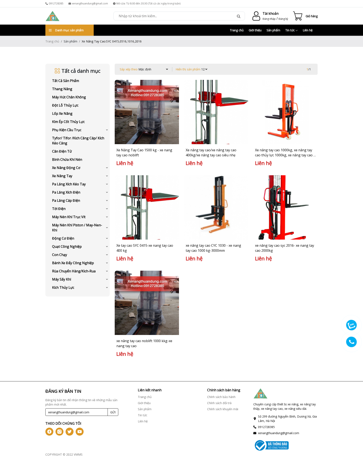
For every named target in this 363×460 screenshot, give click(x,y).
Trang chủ (237, 30)
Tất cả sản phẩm (65, 80)
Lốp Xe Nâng (62, 113)
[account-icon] (255, 16)
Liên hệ (308, 30)
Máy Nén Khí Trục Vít (68, 217)
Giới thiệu (255, 30)
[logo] (52, 16)
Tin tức (290, 30)
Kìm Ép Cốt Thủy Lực (68, 121)
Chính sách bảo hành (221, 397)
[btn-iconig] (59, 432)
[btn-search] (239, 16)
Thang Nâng (62, 89)
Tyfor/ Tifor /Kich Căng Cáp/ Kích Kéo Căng (78, 140)
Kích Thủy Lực (63, 287)
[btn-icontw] (70, 432)
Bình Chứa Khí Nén (67, 159)
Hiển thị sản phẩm (188, 69)
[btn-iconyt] (80, 432)
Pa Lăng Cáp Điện (66, 200)
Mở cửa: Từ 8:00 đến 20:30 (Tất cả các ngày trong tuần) (148, 3)
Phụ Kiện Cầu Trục (66, 130)
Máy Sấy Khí (61, 279)
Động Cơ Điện (63, 238)
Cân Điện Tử (62, 151)
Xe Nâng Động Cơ (66, 167)
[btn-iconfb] (49, 432)
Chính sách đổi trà (219, 403)
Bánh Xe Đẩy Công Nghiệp (73, 263)
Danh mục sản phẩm (69, 30)
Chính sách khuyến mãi (222, 409)
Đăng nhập (269, 19)
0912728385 (56, 3)
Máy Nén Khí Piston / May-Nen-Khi (77, 227)
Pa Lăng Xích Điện (66, 192)
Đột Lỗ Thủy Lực (65, 105)
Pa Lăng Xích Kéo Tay (69, 184)
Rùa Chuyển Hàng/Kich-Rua (74, 271)
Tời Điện (59, 208)
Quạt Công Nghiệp (67, 246)
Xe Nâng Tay (62, 176)
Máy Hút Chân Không (69, 97)
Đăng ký (283, 19)
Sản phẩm (273, 30)
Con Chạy (59, 254)
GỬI (113, 412)
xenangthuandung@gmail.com (90, 3)
